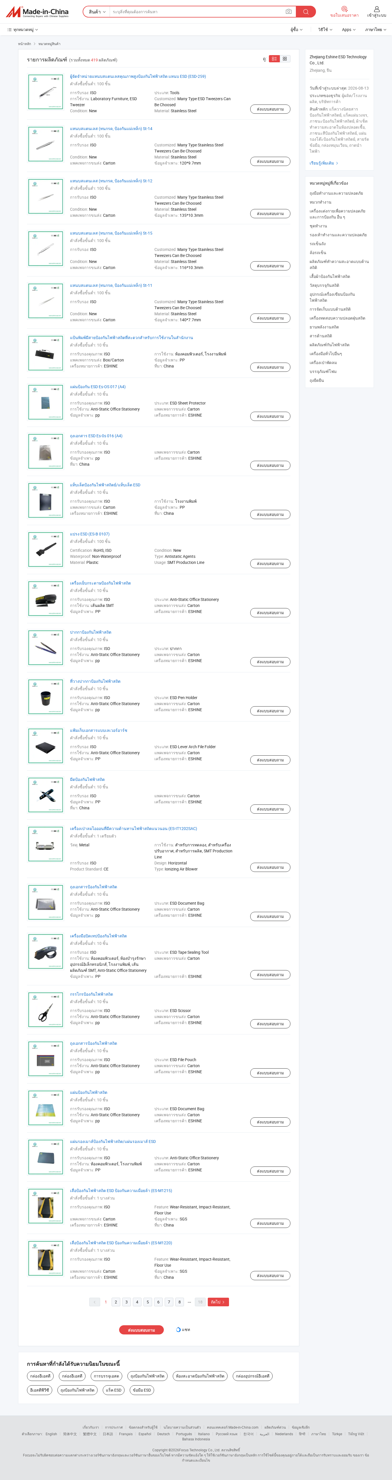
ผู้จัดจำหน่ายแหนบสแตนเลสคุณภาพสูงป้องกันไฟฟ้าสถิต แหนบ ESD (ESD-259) (138, 76)
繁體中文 (90, 1433)
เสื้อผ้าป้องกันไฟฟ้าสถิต (330, 276)
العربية (264, 1433)
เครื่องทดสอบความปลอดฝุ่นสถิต (337, 318)
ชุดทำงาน (318, 226)
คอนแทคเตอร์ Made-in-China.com (233, 1427)
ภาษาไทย (318, 1433)
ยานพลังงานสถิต (324, 327)
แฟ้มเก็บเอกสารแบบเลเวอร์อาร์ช (98, 730)
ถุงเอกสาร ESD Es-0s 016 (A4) (96, 435)
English (51, 1433)
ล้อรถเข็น (318, 252)
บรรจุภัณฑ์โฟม (323, 371)
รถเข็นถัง (318, 243)
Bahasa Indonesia (196, 1439)
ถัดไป (218, 1302)
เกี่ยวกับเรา (91, 1427)
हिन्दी (302, 1433)
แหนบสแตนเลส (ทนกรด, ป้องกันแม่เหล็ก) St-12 (111, 180)
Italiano (204, 1433)
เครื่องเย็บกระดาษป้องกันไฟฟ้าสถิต (100, 583)
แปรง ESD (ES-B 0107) (90, 534)
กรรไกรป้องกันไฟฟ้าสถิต (91, 994)
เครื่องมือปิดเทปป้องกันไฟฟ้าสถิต (98, 936)
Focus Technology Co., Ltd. (199, 1450)
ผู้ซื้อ (294, 29)
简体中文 (70, 1433)
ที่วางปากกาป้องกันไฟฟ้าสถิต (95, 681)
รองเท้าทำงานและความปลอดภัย (338, 234)
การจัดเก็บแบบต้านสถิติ (330, 309)
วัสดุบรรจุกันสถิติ (324, 285)
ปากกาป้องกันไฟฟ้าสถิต (90, 632)
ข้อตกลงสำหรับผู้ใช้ (143, 1427)
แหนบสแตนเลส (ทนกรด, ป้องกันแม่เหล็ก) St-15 (111, 233)
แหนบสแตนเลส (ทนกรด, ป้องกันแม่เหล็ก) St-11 (111, 285)
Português (184, 1433)
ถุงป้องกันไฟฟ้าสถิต (147, 1376)
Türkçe (337, 1433)
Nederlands (284, 1433)
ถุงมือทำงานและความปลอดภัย (336, 193)
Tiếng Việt (356, 1433)
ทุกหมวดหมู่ (23, 29)
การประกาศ (114, 1427)
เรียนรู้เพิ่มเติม (324, 163)
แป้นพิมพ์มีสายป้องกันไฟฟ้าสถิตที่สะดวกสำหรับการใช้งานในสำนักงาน (131, 337)
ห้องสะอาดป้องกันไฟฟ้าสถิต (200, 1376)
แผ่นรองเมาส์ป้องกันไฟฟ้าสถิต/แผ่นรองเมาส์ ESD (113, 1141)
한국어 (248, 1433)
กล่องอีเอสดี (40, 1376)
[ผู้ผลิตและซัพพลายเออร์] (37, 12)
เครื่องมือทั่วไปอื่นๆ (326, 353)
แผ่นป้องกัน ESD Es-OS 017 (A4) (98, 386)
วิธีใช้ (323, 29)
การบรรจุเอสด (106, 1376)
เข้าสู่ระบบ (376, 15)
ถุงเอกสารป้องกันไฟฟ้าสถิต (93, 886)
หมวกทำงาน (320, 202)
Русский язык (226, 1433)
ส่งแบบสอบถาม (270, 109)
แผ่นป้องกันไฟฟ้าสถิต (88, 1092)
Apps (346, 29)
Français (126, 1433)
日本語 (108, 1433)
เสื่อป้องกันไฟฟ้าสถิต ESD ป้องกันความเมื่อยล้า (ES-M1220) (121, 1242)
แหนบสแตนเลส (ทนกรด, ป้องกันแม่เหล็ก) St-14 (111, 128)
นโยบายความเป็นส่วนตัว (182, 1427)
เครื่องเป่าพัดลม (323, 362)
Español (145, 1433)
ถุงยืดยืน (317, 380)
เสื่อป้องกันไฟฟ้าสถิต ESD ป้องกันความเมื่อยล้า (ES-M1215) (121, 1190)
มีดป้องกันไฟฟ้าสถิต (87, 779)
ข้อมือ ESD (142, 1390)
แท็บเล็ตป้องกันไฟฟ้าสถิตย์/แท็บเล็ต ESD (105, 484)
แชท (186, 1329)
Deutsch (163, 1433)
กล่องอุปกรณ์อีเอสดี (252, 1376)
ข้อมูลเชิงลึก (301, 1427)
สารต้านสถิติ (321, 335)
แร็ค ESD (113, 1390)
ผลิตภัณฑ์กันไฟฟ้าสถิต (330, 344)
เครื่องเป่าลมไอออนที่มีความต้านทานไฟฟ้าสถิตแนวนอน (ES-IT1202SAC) (133, 828)
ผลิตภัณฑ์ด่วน (275, 1427)
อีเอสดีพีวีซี (39, 1390)
